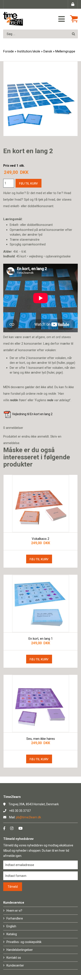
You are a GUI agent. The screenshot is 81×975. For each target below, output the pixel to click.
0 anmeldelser (13, 428)
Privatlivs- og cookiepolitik (23, 942)
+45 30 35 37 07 (20, 810)
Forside (8, 51)
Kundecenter (15, 965)
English (11, 926)
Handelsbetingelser (19, 950)
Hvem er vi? (14, 910)
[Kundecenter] (73, 4)
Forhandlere (14, 918)
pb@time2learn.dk (28, 817)
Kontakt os (13, 957)
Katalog (11, 934)
